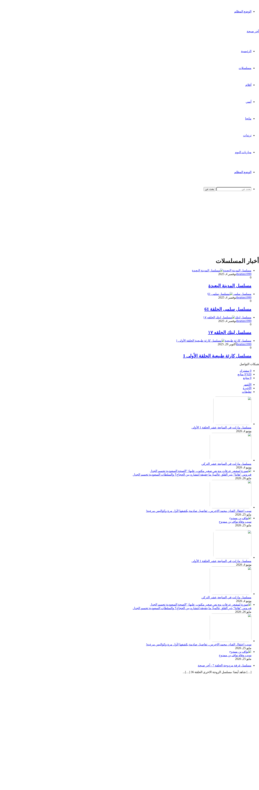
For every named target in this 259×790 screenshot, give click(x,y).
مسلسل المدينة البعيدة (229, 285)
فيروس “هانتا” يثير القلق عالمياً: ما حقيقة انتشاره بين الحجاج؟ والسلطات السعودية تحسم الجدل (192, 474)
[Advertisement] (145, 226)
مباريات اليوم (243, 152)
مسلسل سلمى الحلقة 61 (227, 309)
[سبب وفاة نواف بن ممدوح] (240, 518)
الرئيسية (246, 51)
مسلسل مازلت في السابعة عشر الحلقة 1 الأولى (221, 427)
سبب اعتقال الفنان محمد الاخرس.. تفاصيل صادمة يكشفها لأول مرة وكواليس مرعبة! (198, 510)
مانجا (248, 118)
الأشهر (247, 384)
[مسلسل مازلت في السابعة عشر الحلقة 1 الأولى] (232, 423)
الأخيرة (247, 388)
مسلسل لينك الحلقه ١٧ (229, 332)
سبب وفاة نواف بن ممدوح (235, 521)
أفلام (248, 84)
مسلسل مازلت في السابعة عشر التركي (226, 463)
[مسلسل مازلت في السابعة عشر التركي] (230, 460)
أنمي (248, 101)
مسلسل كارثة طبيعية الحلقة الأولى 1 (217, 355)
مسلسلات (245, 68)
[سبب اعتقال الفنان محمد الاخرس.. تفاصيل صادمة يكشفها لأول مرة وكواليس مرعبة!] (230, 507)
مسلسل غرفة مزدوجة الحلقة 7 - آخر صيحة (224, 665)
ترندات (247, 135)
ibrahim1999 (243, 274)
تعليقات (246, 391)
